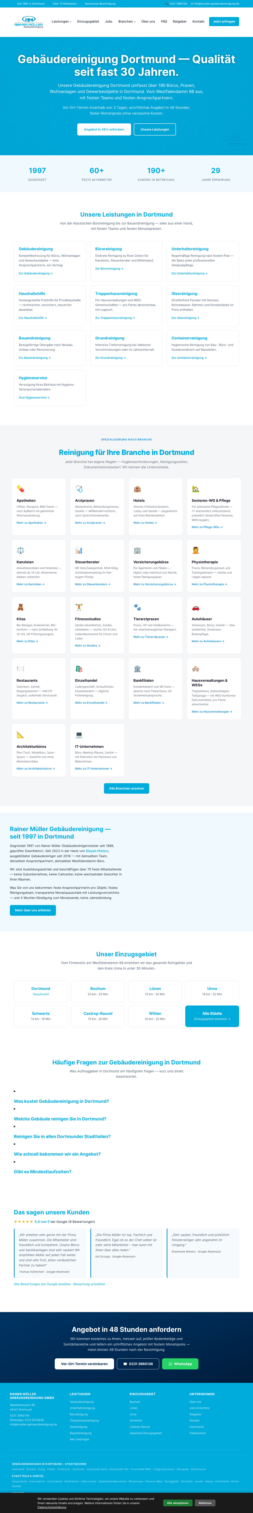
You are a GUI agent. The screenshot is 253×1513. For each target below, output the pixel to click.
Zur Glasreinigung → (185, 317)
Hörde (51, 1469)
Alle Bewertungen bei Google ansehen (42, 1284)
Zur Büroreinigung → (109, 268)
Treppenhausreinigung (84, 1420)
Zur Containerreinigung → (189, 357)
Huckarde (78, 1469)
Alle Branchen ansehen (126, 788)
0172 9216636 (34, 1420)
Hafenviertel (88, 1481)
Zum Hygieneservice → (34, 397)
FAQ (164, 21)
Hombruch (63, 1469)
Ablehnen (205, 1502)
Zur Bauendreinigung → (35, 357)
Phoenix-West (153, 1481)
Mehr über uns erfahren (33, 910)
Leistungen (60, 21)
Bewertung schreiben (89, 1284)
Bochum (135, 1401)
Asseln (199, 1481)
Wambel (16, 1486)
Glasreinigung (78, 1426)
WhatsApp (183, 1364)
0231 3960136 (138, 1364)
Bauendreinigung (81, 1433)
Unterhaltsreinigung (82, 1408)
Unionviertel (54, 1481)
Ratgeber (180, 21)
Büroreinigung (79, 1414)
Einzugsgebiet (88, 21)
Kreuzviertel (37, 1481)
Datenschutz (198, 1433)
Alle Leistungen (79, 1439)
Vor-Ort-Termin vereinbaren (84, 1364)
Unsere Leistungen (155, 129)
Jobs (108, 21)
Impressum (197, 1426)
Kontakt (198, 21)
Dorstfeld (187, 1481)
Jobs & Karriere (199, 1408)
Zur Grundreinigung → (110, 357)
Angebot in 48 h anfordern (104, 129)
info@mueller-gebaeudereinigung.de (33, 1424)
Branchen (125, 21)
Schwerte (136, 1420)
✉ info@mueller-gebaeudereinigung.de (215, 3)
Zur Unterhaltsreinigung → (190, 273)
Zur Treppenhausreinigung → (115, 317)
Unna (133, 1414)
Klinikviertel (71, 1481)
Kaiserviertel (19, 1481)
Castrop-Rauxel (140, 1426)
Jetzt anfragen (224, 21)
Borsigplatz (172, 1481)
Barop (209, 1481)
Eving (41, 1469)
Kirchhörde (222, 1481)
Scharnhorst (198, 1469)
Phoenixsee (136, 1481)
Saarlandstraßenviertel (112, 1481)
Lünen (134, 1408)
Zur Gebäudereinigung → (36, 273)
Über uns (148, 21)
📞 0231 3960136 (176, 3)
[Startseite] (28, 22)
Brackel (31, 1469)
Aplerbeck (18, 1469)
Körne (235, 1481)
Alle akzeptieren (178, 1502)
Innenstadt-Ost (119, 1469)
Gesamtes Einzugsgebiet (146, 1433)
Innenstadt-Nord (97, 1469)
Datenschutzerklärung (52, 1507)
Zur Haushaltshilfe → (33, 317)
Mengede (183, 1469)
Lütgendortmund (164, 1469)
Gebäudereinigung (82, 1401)
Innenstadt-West (141, 1469)
